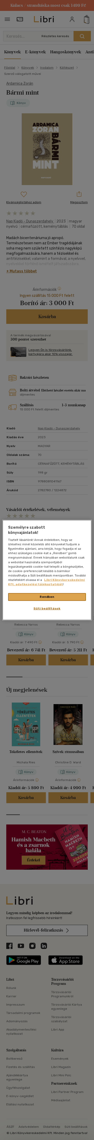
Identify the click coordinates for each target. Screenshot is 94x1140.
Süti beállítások (46, 608)
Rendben (47, 597)
